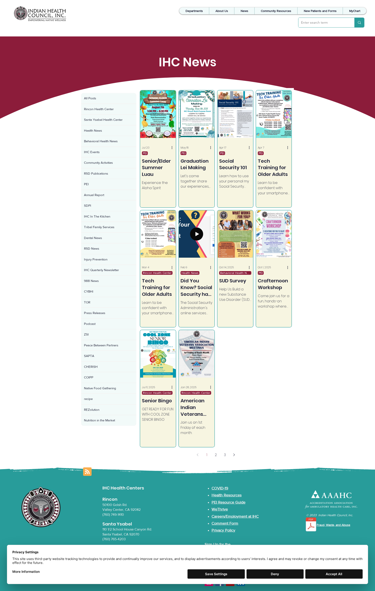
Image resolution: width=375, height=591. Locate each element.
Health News (190, 273)
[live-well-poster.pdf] (311, 525)
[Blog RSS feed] (87, 471)
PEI (145, 153)
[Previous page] (198, 455)
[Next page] (234, 455)
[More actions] (173, 147)
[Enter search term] (359, 22)
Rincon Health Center (157, 273)
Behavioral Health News (235, 273)
